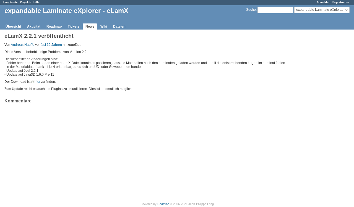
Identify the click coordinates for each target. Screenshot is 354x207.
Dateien (119, 26)
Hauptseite (10, 2)
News (89, 26)
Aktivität (33, 26)
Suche (251, 10)
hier (37, 82)
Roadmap (54, 26)
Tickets (73, 26)
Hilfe (36, 2)
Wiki (103, 26)
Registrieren (340, 2)
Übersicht (13, 26)
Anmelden (323, 2)
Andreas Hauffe (22, 45)
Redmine (163, 204)
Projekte (25, 2)
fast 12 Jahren (51, 45)
